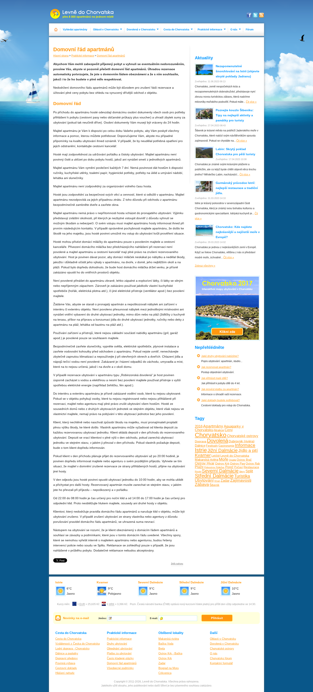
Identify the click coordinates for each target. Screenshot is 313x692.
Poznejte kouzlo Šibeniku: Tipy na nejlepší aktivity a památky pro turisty (235, 115)
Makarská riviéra (206, 459)
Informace (245, 445)
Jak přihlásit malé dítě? (214, 378)
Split (249, 471)
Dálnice (200, 445)
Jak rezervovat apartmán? (216, 367)
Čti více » (251, 101)
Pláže (199, 467)
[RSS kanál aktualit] (261, 15)
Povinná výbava (65, 663)
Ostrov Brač (244, 459)
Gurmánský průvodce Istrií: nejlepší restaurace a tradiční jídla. (237, 188)
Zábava (202, 484)
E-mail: (154, 618)
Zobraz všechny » (205, 265)
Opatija (232, 460)
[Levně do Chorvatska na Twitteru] (255, 15)
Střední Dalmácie (214, 476)
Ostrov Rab (253, 463)
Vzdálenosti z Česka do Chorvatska (77, 643)
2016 (198, 426)
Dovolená (217, 440)
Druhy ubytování (117, 643)
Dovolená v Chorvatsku (141, 29)
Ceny (229, 430)
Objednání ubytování (119, 648)
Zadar (225, 480)
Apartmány (213, 426)
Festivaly (212, 445)
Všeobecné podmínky (120, 668)
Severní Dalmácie (220, 470)
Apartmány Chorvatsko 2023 (82, 11)
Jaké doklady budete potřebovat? (220, 400)
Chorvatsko (210, 434)
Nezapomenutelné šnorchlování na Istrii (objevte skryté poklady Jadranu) (237, 71)
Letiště (215, 455)
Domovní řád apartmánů (111, 55)
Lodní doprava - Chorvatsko (72, 648)
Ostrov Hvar (204, 463)
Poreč (229, 467)
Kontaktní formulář (221, 663)
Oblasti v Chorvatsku (106, 29)
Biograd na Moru (168, 668)
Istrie (201, 450)
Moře (223, 459)
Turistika (242, 476)
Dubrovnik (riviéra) (241, 441)
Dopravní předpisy (66, 658)
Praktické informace (210, 29)
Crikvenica (164, 673)
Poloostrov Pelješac (214, 467)
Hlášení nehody (65, 673)
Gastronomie (226, 445)
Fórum (250, 29)
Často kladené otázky (120, 658)
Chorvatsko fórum (221, 658)
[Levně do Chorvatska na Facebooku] (249, 15)
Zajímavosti (240, 480)
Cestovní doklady (66, 668)
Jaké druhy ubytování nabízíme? (220, 356)
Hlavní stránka (56, 29)
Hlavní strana (61, 55)
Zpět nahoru (177, 564)
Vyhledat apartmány (75, 29)
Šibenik (214, 485)
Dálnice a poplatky (66, 653)
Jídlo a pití (248, 450)
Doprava (200, 441)
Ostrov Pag (237, 463)
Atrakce (219, 430)
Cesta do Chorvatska (176, 29)
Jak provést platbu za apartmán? (220, 389)
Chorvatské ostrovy (242, 436)
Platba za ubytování (119, 653)
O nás (233, 29)
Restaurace (251, 467)
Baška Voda (165, 643)
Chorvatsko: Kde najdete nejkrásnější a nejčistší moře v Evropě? (238, 232)
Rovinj (198, 471)
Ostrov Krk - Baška (170, 653)
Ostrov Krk (222, 463)
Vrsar (217, 481)
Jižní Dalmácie (222, 450)
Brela (161, 648)
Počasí (238, 467)
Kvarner (203, 455)
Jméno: (102, 618)
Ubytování (204, 480)
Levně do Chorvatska (234, 455)
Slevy (242, 471)
